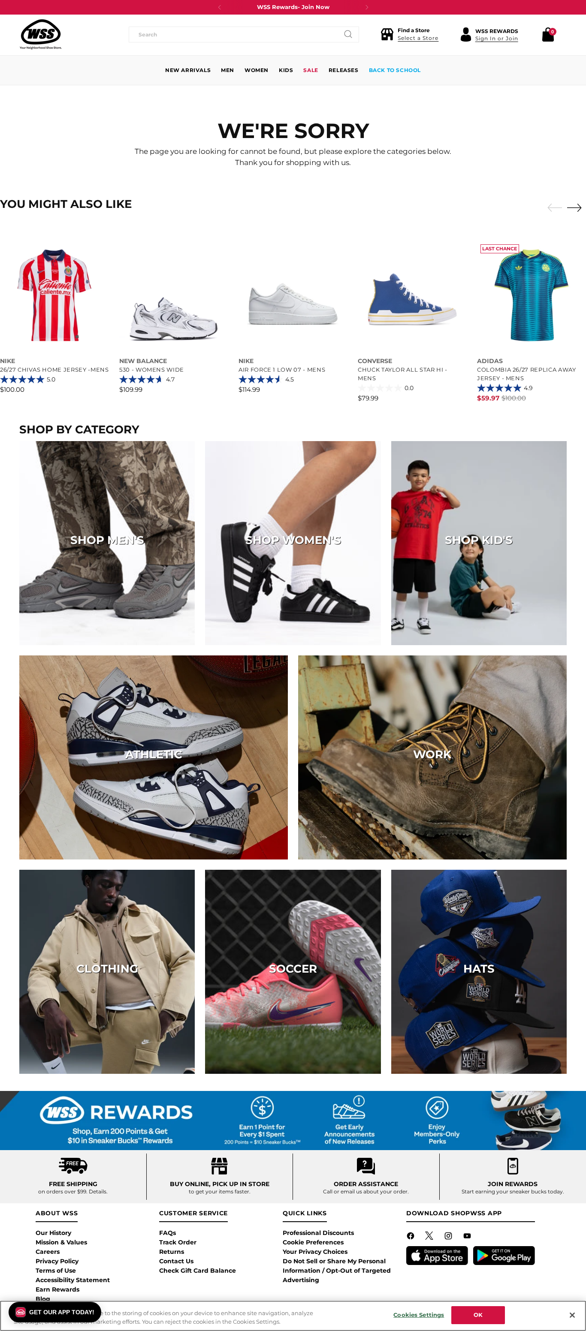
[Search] (348, 34)
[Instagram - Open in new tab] (449, 1238)
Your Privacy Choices (315, 1252)
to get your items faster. (220, 1191)
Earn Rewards (57, 1289)
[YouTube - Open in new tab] (468, 1238)
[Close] (572, 1315)
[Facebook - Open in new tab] (411, 1238)
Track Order (177, 1242)
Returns (171, 1252)
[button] (409, 34)
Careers (48, 1252)
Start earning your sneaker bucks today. (513, 1191)
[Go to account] (466, 34)
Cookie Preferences (313, 1242)
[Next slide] (576, 207)
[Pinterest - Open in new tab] (430, 1238)
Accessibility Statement (73, 1280)
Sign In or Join (496, 38)
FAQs (167, 1233)
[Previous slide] (552, 207)
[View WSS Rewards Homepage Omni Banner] (293, 1121)
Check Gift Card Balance (197, 1270)
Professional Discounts (318, 1233)
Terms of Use (56, 1270)
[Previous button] (219, 7)
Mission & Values (61, 1242)
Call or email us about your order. (366, 1191)
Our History (53, 1233)
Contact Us (176, 1261)
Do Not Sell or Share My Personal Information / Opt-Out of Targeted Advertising (337, 1270)
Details (97, 1191)
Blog (43, 1299)
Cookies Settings (418, 1314)
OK (478, 1314)
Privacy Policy (57, 1261)
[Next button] (366, 7)
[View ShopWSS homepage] (40, 34)
